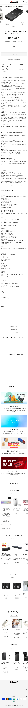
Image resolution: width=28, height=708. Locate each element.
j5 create (14, 29)
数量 (14, 46)
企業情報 (14, 689)
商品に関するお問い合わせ (14, 59)
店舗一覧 (14, 692)
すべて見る (14, 493)
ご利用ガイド (14, 685)
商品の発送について (14, 332)
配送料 (8, 41)
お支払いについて (14, 326)
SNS (13, 696)
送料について (14, 329)
